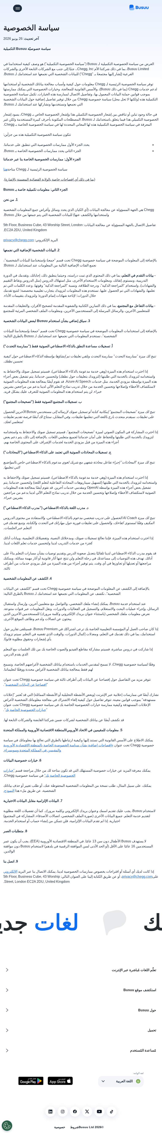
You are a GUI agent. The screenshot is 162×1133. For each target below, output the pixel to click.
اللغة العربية (124, 1081)
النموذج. (8, 790)
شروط (74, 1127)
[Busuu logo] (139, 8)
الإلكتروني (10, 871)
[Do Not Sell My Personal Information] (7, 1125)
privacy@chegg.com (18, 240)
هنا (5, 169)
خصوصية (59, 1127)
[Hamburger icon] (17, 8)
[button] (120, 1081)
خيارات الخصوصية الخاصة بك (25, 710)
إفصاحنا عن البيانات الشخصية (25, 684)
